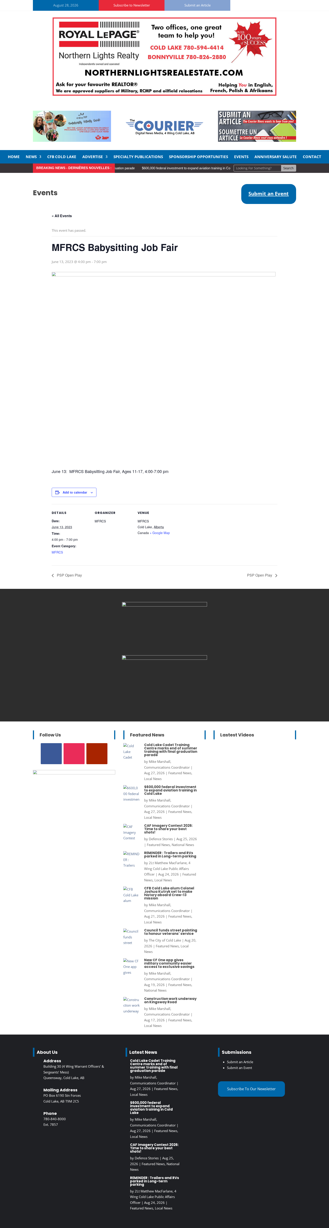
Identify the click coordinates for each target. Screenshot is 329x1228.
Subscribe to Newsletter (131, 5)
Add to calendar (75, 492)
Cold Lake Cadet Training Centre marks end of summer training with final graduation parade (170, 749)
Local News (153, 778)
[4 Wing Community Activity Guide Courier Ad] (72, 140)
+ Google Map (160, 532)
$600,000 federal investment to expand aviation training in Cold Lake (176, 168)
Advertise (92, 157)
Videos (267, 796)
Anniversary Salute (275, 157)
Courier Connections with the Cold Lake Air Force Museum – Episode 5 (251, 843)
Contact (312, 157)
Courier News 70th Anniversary (253, 790)
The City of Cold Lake (165, 940)
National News (183, 844)
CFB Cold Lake (61, 157)
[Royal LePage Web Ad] (164, 94)
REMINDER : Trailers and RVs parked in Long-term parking (170, 854)
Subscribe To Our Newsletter (251, 1088)
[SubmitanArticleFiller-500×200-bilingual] (257, 140)
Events (241, 157)
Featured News (179, 773)
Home (14, 157)
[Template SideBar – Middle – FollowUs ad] (164, 658)
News (31, 157)
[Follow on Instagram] (248, 4)
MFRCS (57, 552)
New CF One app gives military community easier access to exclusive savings (169, 963)
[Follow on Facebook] (237, 4)
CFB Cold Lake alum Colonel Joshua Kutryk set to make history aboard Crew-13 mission (169, 893)
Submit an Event (239, 1067)
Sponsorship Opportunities (198, 157)
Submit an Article (197, 5)
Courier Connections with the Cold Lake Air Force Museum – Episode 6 (251, 767)
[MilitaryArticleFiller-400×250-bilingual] (164, 605)
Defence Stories (161, 839)
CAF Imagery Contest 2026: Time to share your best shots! (168, 829)
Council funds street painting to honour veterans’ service (170, 932)
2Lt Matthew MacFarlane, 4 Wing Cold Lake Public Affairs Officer (167, 868)
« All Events (62, 215)
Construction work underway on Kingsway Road (170, 1000)
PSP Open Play (69, 575)
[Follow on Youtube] (258, 4)
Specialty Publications (138, 157)
